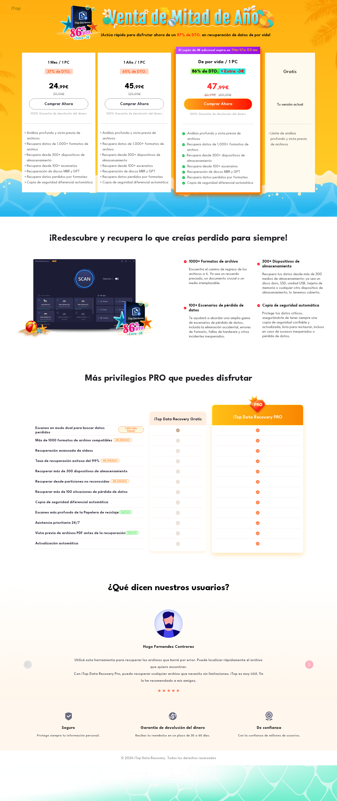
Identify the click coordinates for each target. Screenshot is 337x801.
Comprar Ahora (58, 104)
